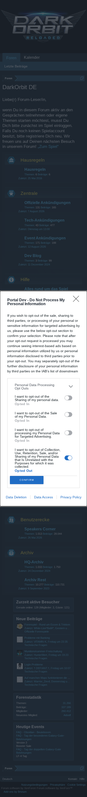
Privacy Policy (70, 497)
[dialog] (43, 398)
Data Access (43, 497)
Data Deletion (16, 497)
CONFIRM (27, 480)
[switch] (68, 397)
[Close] (77, 300)
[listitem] (43, 386)
